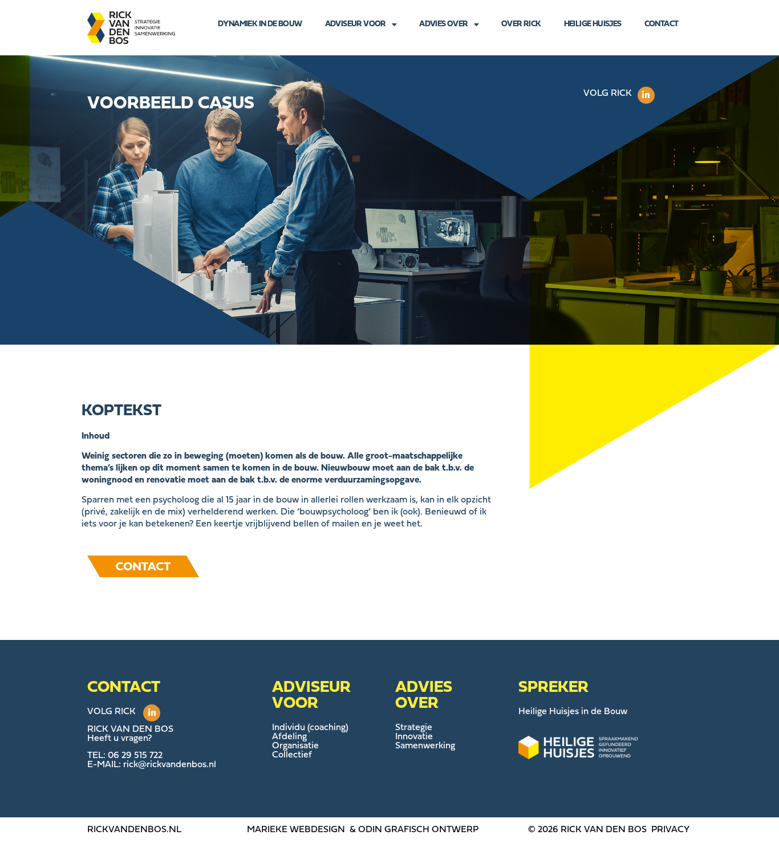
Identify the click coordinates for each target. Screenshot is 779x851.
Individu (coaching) (310, 727)
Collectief (292, 755)
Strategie (413, 727)
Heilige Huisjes (593, 24)
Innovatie (414, 736)
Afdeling (289, 736)
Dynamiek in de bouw (260, 24)
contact (661, 24)
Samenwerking (425, 746)
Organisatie (295, 746)
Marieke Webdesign (296, 829)
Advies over (443, 24)
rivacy (673, 829)
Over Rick (521, 24)
